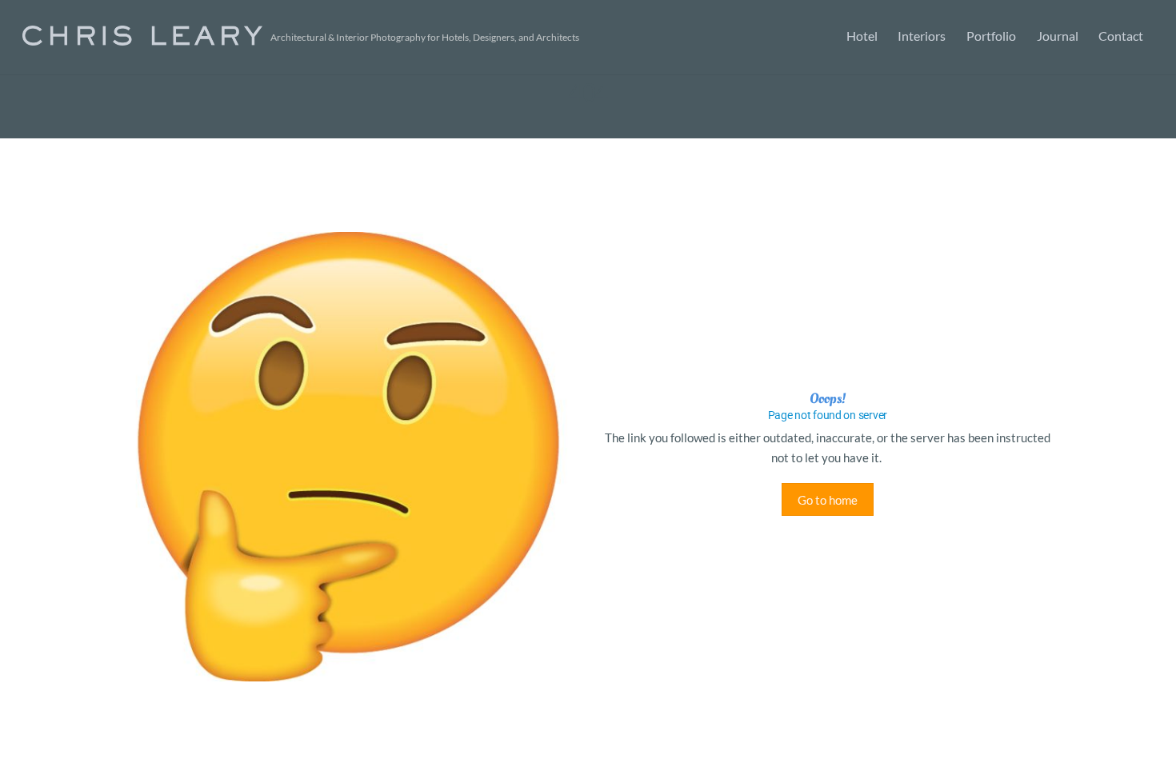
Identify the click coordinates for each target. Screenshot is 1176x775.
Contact (1120, 35)
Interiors (922, 35)
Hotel (862, 35)
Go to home (828, 500)
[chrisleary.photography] (142, 36)
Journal (1057, 35)
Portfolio (991, 35)
